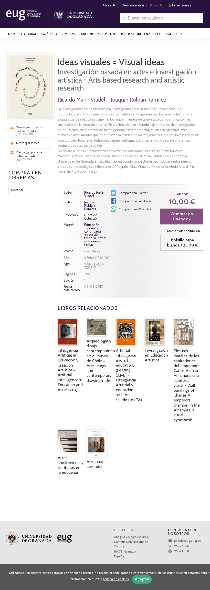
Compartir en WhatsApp (135, 209)
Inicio (11, 34)
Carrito (158, 5)
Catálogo (49, 34)
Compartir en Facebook (134, 201)
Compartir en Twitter (133, 193)
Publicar (86, 34)
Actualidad (107, 34)
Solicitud (174, 34)
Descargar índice (27, 143)
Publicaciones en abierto (141, 34)
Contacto (109, 5)
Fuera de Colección (91, 217)
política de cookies (116, 579)
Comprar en (182, 216)
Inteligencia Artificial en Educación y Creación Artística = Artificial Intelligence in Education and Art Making (70, 370)
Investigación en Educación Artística (156, 355)
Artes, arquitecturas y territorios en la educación (70, 465)
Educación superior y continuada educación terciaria (92, 231)
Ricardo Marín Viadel (81, 99)
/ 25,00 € (182, 243)
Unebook (17, 190)
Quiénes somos (132, 5)
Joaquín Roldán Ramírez (138, 99)
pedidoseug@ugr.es (187, 541)
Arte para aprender (95, 464)
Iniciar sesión (181, 5)
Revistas (68, 34)
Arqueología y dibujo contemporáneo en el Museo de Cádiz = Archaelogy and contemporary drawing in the (101, 361)
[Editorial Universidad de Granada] (30, 13)
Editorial (29, 34)
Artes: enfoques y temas (95, 241)
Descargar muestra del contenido (29, 130)
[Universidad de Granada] (73, 13)
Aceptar (142, 579)
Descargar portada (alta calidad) (29, 155)
